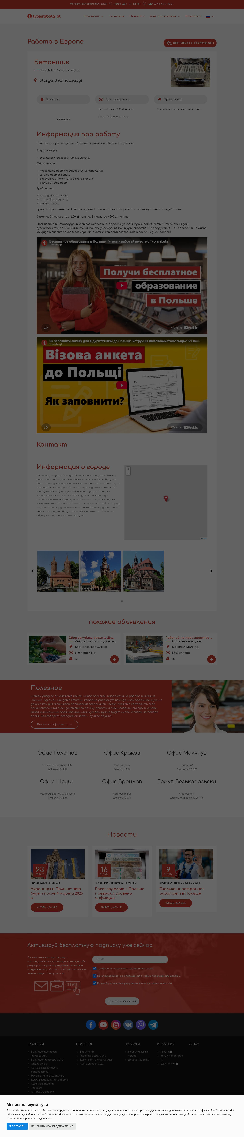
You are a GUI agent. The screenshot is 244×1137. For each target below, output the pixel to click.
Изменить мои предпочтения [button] (52, 1126)
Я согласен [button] (17, 1126)
